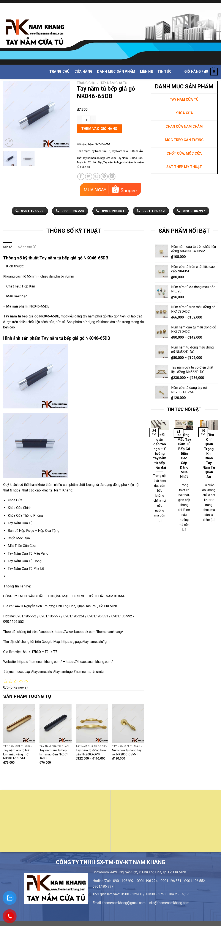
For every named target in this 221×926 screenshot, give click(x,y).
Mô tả (7, 246)
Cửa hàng (83, 71)
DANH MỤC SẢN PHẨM (116, 71)
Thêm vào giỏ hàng (99, 129)
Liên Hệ (146, 71)
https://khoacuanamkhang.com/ (89, 662)
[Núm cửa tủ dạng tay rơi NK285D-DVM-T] (128, 723)
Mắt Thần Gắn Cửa (22, 546)
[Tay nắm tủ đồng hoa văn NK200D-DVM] (92, 723)
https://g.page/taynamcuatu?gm (85, 642)
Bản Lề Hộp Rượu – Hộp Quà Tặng (33, 531)
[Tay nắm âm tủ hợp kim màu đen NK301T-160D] (55, 723)
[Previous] (10, 114)
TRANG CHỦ (59, 71)
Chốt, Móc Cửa (19, 538)
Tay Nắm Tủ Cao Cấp (130, 158)
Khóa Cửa (15, 500)
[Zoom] (9, 142)
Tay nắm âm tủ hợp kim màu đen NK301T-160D (55, 754)
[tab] (7, 246)
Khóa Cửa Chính (19, 508)
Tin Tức (165, 71)
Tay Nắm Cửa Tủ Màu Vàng (28, 553)
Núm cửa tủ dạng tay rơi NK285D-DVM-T (127, 752)
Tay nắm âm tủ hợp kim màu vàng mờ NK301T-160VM (16, 754)
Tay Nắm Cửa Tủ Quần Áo (127, 151)
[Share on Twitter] (88, 176)
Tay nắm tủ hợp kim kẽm (118, 162)
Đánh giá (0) (27, 246)
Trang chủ (86, 83)
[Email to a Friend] (96, 176)
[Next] (64, 114)
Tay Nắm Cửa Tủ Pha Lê (26, 569)
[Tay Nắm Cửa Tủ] (34, 32)
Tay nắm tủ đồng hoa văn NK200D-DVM (91, 752)
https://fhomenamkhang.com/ (40, 662)
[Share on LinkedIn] (111, 176)
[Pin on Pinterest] (104, 176)
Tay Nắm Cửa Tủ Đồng (24, 561)
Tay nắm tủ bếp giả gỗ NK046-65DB (31, 316)
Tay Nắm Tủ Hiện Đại (89, 162)
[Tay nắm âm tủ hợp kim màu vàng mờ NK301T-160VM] (19, 723)
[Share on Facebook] (80, 176)
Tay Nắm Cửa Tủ (114, 83)
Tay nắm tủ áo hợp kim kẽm (99, 158)
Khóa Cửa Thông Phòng (25, 515)
